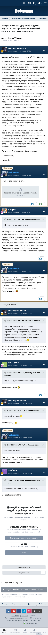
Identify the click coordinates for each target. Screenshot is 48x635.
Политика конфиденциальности (16, 618)
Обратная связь (35, 618)
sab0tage (12, 470)
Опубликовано (19, 51)
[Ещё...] (43, 50)
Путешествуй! (35, 620)
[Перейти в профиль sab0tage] (4, 471)
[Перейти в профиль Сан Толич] (4, 364)
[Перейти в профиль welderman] (4, 173)
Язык (32, 616)
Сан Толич (13, 362)
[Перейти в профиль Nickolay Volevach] (4, 49)
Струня (12, 209)
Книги (16, 40)
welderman (29, 219)
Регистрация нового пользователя (24, 538)
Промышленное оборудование (17, 620)
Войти (24, 553)
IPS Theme (15, 616)
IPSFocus (25, 616)
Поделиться (25, 567)
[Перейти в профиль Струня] (4, 211)
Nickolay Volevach (14, 38)
